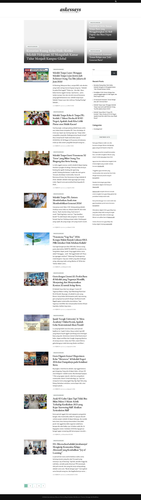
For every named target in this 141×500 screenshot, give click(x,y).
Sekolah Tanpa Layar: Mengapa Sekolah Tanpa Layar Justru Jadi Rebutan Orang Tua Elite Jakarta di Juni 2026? (69, 77)
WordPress (95, 497)
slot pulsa (103, 157)
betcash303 (96, 178)
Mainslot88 (96, 187)
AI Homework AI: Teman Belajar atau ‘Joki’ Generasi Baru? (100, 57)
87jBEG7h (57, 105)
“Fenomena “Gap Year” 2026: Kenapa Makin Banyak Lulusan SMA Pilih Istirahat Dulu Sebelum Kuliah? (70, 239)
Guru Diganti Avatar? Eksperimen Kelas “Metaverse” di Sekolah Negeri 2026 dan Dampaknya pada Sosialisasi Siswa (70, 360)
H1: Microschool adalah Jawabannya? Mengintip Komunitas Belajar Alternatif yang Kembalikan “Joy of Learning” (70, 448)
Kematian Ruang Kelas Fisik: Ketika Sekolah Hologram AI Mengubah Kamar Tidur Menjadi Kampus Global (52, 55)
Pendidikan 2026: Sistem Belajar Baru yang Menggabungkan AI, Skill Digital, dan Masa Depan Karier (100, 32)
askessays (70, 9)
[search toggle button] (116, 1)
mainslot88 (109, 224)
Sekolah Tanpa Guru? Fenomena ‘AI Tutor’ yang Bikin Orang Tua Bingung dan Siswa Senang (69, 158)
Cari (94, 69)
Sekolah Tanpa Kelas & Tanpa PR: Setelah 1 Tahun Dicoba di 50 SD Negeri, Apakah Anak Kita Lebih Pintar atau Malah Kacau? (68, 120)
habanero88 (96, 191)
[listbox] (70, 41)
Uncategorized (32, 46)
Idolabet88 (101, 166)
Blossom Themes (80, 497)
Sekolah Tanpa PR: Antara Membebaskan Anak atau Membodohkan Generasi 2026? (67, 200)
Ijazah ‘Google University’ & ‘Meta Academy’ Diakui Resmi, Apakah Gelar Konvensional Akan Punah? (68, 321)
